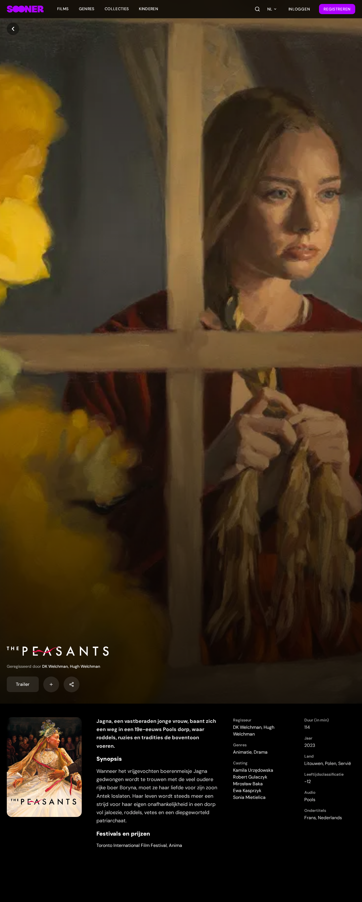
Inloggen (299, 9)
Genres (86, 8)
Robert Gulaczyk (250, 777)
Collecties (117, 8)
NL (269, 9)
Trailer (23, 684)
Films (63, 8)
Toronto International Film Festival (131, 845)
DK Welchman (55, 666)
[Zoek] (257, 9)
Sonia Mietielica (249, 797)
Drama (261, 752)
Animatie (242, 752)
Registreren (337, 9)
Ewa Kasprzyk (247, 790)
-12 (307, 781)
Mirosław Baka (248, 784)
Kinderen (148, 8)
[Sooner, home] (25, 9)
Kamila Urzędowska (253, 770)
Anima (175, 845)
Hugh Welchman (85, 666)
